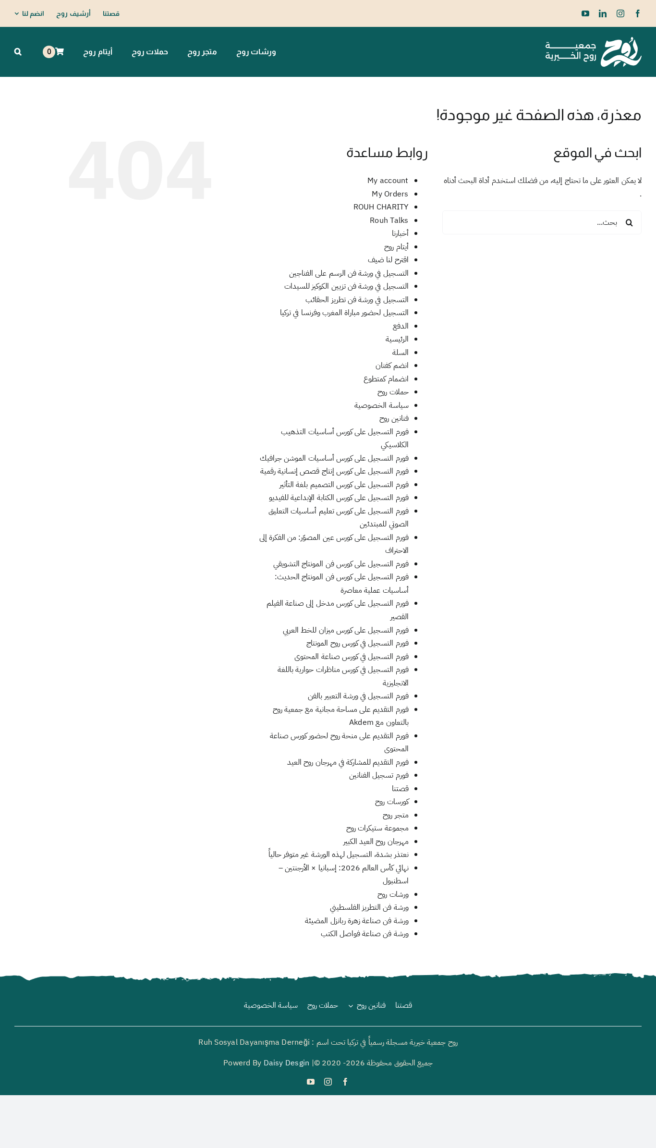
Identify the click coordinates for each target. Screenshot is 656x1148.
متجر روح (395, 815)
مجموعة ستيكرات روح (377, 828)
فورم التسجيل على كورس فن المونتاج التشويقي (340, 564)
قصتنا (400, 788)
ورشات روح (392, 894)
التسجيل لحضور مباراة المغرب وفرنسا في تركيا (344, 312)
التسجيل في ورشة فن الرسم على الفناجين (348, 273)
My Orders (390, 194)
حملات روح (392, 392)
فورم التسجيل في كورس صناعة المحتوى (351, 656)
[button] (18, 52)
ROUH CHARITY (381, 207)
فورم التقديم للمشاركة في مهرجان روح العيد (347, 762)
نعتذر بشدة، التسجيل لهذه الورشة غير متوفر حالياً (338, 854)
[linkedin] (603, 13)
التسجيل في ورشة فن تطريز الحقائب (356, 299)
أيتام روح (396, 247)
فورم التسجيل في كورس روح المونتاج (357, 643)
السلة (400, 352)
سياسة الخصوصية (381, 405)
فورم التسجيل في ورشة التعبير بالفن (358, 696)
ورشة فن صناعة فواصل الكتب (365, 934)
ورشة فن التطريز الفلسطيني (369, 907)
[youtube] (585, 13)
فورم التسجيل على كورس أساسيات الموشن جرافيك (334, 458)
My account (387, 180)
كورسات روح (391, 801)
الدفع (401, 326)
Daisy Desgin (287, 1063)
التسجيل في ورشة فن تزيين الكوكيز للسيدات (346, 286)
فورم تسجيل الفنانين (378, 775)
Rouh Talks (389, 220)
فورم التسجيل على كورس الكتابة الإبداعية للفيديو (338, 497)
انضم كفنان (392, 365)
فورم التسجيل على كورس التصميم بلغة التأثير (343, 484)
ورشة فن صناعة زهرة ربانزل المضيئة (356, 921)
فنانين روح (393, 418)
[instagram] (620, 13)
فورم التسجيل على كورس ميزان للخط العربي (345, 630)
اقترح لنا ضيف (388, 260)
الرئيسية (397, 339)
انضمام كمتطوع (386, 379)
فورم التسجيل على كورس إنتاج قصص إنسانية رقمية (334, 471)
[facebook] (638, 13)
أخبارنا (400, 233)
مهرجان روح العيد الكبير (376, 841)
